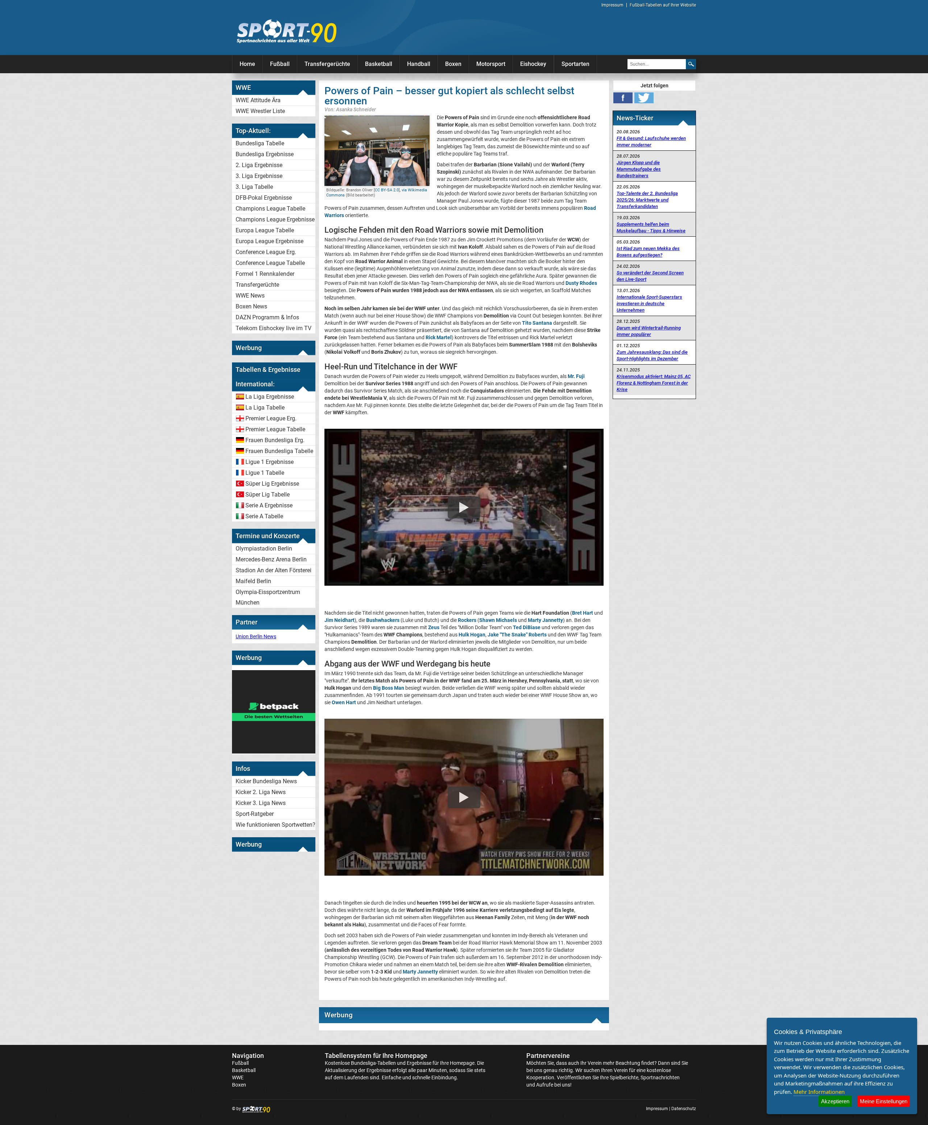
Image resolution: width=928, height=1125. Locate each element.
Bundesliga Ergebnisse (265, 154)
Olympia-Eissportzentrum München (268, 597)
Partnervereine (548, 1055)
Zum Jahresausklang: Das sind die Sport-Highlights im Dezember (652, 355)
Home (247, 64)
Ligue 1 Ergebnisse (269, 461)
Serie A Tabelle (264, 516)
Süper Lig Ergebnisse (272, 483)
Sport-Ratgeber (255, 813)
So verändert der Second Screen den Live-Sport (650, 276)
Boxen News (251, 306)
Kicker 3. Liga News (261, 803)
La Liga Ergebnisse (269, 396)
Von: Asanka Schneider (350, 109)
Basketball (378, 64)
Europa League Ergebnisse (269, 241)
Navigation (248, 1055)
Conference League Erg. (266, 252)
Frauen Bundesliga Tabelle (279, 451)
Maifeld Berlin (253, 581)
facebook (623, 97)
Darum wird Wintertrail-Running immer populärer (649, 331)
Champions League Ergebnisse (275, 219)
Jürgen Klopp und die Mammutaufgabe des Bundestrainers (639, 169)
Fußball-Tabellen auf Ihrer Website (663, 5)
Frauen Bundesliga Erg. (274, 440)
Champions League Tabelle (270, 208)
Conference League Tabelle (270, 263)
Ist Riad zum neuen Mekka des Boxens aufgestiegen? (648, 252)
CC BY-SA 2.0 (387, 190)
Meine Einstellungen (883, 1101)
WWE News (250, 295)
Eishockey (533, 64)
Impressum (612, 5)
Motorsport (490, 64)
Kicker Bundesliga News (266, 781)
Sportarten (575, 64)
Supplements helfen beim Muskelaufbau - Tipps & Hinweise (651, 227)
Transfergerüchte (327, 64)
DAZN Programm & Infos (267, 317)
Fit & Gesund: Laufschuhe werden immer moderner (651, 142)
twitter (644, 97)
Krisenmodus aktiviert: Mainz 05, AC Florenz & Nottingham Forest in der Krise (654, 383)
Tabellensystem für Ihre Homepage (376, 1055)
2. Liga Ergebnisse (259, 165)
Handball (418, 64)
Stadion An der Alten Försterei (273, 570)
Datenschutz (683, 1108)
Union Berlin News (256, 636)
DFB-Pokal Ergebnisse (264, 197)
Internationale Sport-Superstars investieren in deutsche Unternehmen (649, 303)
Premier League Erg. (271, 418)
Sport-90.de (286, 31)
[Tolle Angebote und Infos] (273, 752)
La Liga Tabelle (265, 407)
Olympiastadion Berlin (264, 548)
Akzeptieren (835, 1101)
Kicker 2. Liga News (261, 792)
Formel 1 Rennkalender (265, 273)
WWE (238, 1077)
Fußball (280, 64)
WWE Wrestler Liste (260, 111)
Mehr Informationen (819, 1091)
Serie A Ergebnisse (269, 505)
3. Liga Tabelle (254, 186)
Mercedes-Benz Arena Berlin (271, 559)
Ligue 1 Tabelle (264, 472)
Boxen (453, 64)
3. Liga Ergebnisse (259, 176)
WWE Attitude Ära (258, 100)
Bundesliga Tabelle (260, 143)
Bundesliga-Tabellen (373, 1063)
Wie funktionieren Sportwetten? (275, 824)
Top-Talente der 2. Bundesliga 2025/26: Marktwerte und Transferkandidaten (647, 200)
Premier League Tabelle (275, 429)
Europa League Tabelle (265, 230)
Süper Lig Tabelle (267, 494)
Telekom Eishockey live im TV (273, 328)
